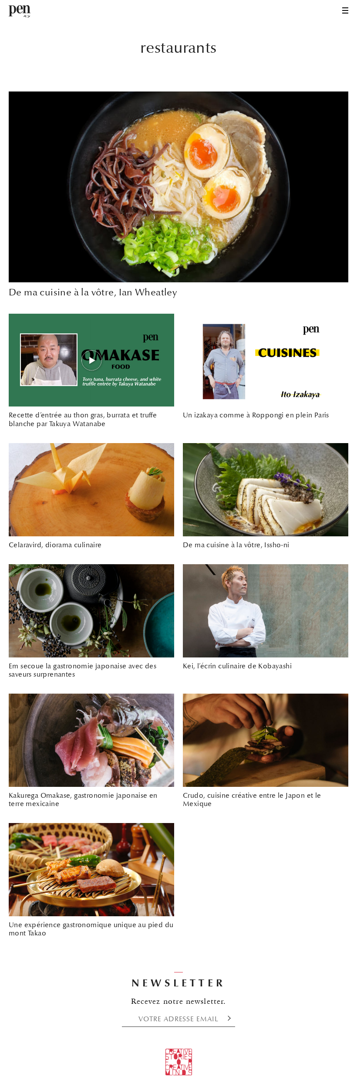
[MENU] (345, 10)
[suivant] (227, 1019)
